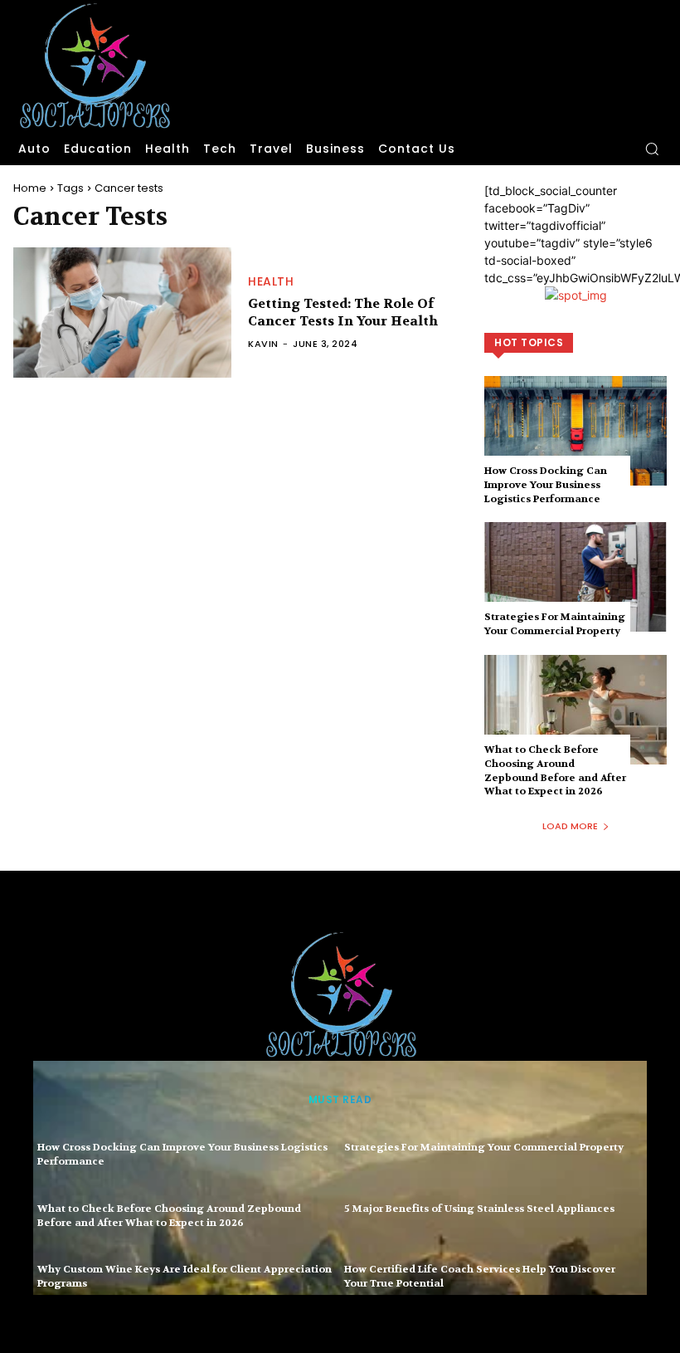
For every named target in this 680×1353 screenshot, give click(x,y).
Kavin (263, 343)
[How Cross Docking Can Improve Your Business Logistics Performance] (575, 431)
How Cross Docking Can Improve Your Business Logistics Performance (545, 485)
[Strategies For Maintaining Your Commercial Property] (575, 577)
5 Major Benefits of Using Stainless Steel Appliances (479, 1208)
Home (29, 188)
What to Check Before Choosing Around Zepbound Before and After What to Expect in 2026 (555, 770)
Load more (570, 826)
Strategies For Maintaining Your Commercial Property (554, 623)
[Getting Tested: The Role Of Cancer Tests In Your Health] (122, 313)
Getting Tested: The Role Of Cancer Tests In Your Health (343, 312)
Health (271, 281)
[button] (651, 148)
